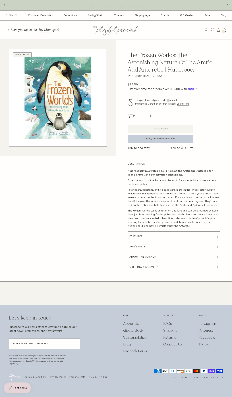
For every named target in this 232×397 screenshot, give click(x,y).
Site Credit (180, 377)
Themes (119, 15)
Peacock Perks (135, 351)
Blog (223, 15)
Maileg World (95, 15)
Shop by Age (142, 15)
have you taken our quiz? (35, 30)
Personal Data (77, 377)
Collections (70, 15)
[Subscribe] (74, 343)
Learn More (183, 103)
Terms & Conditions (36, 377)
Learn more (135, 5)
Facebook (207, 337)
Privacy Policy (58, 377)
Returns (169, 337)
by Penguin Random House (146, 76)
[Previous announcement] (4, 5)
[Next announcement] (227, 5)
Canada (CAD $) (98, 377)
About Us (131, 323)
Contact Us (173, 344)
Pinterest (206, 330)
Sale (207, 15)
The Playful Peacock (211, 377)
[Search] (206, 29)
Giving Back (133, 330)
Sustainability (134, 337)
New (11, 15)
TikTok (204, 344)
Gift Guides (187, 15)
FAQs (167, 323)
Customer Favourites (40, 15)
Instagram (207, 323)
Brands (165, 15)
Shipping (170, 330)
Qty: (131, 116)
